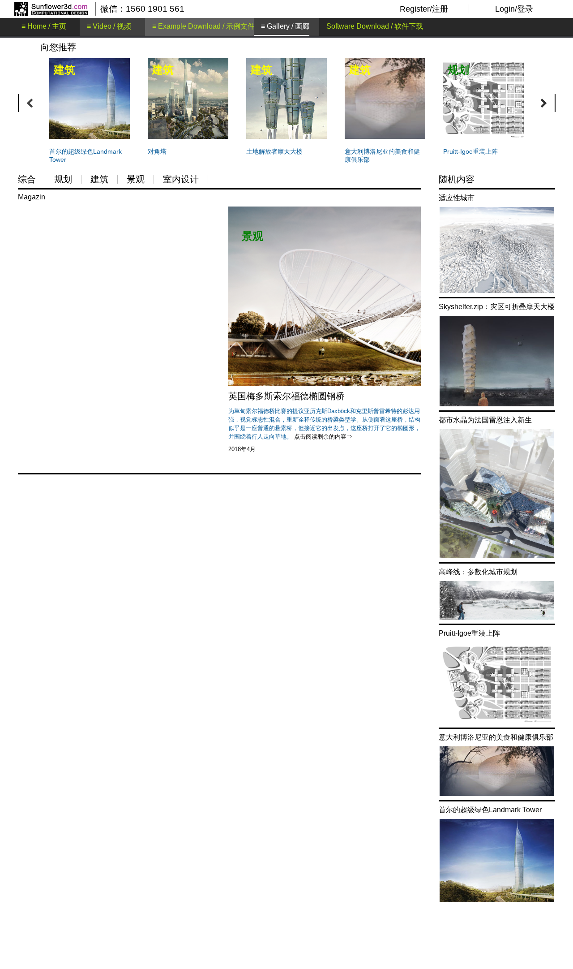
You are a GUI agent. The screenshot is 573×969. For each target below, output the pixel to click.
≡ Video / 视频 (109, 26)
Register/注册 (424, 8)
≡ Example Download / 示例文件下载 (210, 26)
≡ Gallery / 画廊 (285, 26)
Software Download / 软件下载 (374, 26)
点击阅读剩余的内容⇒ (323, 436)
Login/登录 (514, 8)
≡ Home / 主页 (43, 26)
